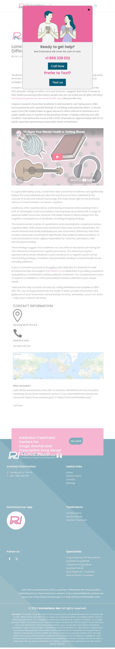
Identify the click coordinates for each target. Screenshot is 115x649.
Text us (57, 82)
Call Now (57, 66)
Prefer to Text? (57, 73)
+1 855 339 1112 (57, 58)
